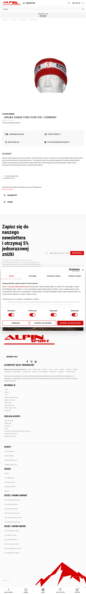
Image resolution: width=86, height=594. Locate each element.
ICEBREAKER (17, 372)
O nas (6, 389)
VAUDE (56, 369)
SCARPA (34, 372)
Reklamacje (8, 423)
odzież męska (23, 19)
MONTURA (53, 372)
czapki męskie (34, 19)
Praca (6, 395)
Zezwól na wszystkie (70, 323)
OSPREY (44, 369)
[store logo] (12, 3)
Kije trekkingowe (9, 478)
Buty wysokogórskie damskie (13, 517)
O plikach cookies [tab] (74, 276)
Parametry (12, 195)
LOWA (29, 369)
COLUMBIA (60, 372)
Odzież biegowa (9, 456)
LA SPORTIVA (26, 372)
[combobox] (43, 9)
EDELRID (61, 369)
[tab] (43, 195)
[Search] (83, 9)
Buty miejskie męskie (11, 539)
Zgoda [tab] (11, 276)
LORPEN (75, 369)
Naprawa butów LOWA (11, 433)
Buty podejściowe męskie (12, 553)
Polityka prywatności (10, 408)
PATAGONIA (8, 372)
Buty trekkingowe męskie (12, 530)
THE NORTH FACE (70, 372)
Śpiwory (7, 491)
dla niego (13, 19)
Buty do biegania (9, 451)
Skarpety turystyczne (11, 460)
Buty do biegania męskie (12, 544)
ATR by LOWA (37, 369)
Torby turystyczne (10, 482)
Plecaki (7, 473)
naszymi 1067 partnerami (18, 286)
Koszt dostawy (9, 420)
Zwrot (6, 428)
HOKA (50, 369)
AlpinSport (5, 19)
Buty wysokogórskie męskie (13, 548)
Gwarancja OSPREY (10, 436)
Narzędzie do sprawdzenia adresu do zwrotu (17, 431)
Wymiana (7, 426)
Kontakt (7, 392)
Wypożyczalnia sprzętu (11, 397)
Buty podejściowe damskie (12, 522)
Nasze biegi (8, 402)
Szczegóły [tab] (32, 276)
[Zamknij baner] (83, 270)
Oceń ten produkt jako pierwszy (11, 123)
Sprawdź (43, 16)
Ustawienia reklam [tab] (53, 276)
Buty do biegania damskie (12, 513)
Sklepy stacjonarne (10, 400)
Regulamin (8, 410)
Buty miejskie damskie (11, 508)
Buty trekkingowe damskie (12, 500)
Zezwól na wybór (43, 323)
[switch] (32, 315)
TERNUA (68, 369)
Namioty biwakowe (10, 486)
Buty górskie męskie (10, 535)
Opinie (10, 202)
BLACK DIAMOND (43, 372)
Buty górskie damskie (11, 504)
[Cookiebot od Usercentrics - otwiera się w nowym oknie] (70, 269)
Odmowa (16, 323)
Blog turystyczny (9, 405)
